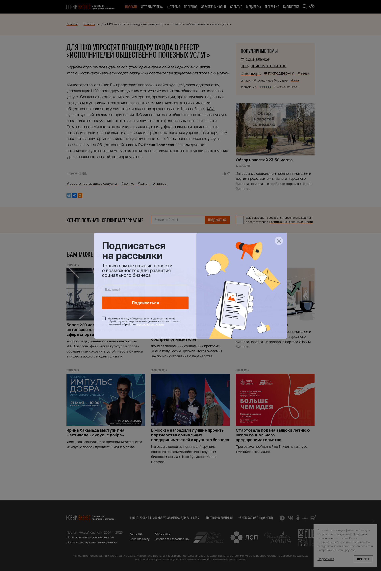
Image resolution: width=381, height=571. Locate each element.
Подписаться (145, 303)
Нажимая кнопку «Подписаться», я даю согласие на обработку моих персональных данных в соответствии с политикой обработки (143, 321)
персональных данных (150, 324)
